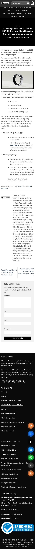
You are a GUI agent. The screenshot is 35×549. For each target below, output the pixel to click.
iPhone (11, 8)
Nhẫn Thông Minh (9, 13)
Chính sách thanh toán (8, 426)
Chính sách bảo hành (8, 446)
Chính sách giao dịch (8, 418)
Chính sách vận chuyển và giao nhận (12, 422)
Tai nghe (17, 10)
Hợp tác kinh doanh (8, 413)
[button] (32, 3)
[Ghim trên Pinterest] (22, 179)
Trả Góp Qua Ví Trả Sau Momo (11, 470)
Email (5, 320)
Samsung (18, 8)
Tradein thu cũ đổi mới (8, 454)
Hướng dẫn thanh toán (8, 483)
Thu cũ (30, 13)
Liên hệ (3, 409)
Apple (5, 8)
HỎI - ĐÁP (17, 26)
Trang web (7, 329)
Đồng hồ (10, 10)
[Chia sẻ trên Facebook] (12, 179)
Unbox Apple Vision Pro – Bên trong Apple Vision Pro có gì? (9, 272)
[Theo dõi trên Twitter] (9, 381)
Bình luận (7, 295)
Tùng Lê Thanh (24, 37)
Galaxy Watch (14, 145)
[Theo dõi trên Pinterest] (19, 381)
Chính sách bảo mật (7, 431)
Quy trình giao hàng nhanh (9, 478)
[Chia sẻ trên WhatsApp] (9, 179)
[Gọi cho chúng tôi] (16, 381)
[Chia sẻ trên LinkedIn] (25, 179)
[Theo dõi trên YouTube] (23, 381)
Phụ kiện (24, 10)
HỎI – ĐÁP (22, 16)
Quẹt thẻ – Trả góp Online (9, 459)
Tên (5, 311)
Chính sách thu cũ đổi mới (9, 474)
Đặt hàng (14, 16)
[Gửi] (28, 3)
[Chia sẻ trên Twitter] (15, 179)
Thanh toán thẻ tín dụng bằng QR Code (13, 487)
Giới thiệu (4, 392)
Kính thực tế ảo (21, 13)
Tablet (28, 8)
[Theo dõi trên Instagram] (6, 381)
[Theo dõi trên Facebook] (3, 381)
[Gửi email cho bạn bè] (19, 179)
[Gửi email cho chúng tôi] (13, 381)
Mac (23, 8)
